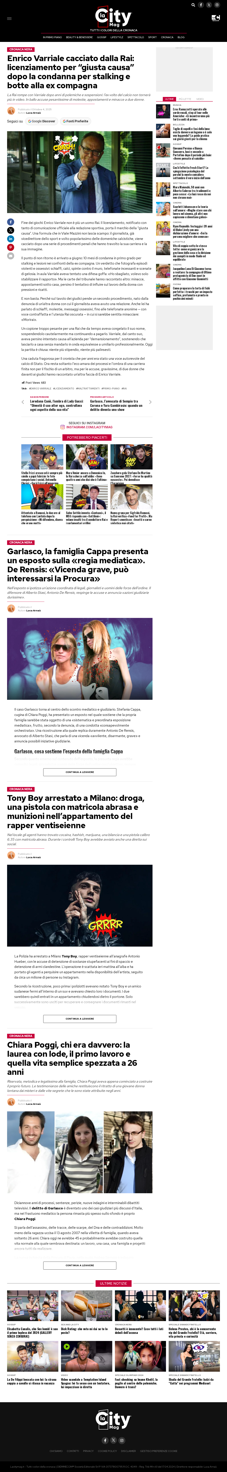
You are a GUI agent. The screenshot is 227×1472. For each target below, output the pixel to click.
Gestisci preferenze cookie (158, 1451)
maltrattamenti (88, 389)
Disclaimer (128, 1451)
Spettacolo (136, 37)
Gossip (101, 37)
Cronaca (167, 37)
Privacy (88, 1451)
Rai (125, 389)
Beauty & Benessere (79, 37)
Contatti (73, 1451)
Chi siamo (56, 1451)
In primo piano (52, 37)
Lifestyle (117, 37)
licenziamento (64, 389)
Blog (181, 37)
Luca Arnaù (33, 112)
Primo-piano (111, 389)
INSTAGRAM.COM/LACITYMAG (89, 427)
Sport (152, 37)
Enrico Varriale (40, 389)
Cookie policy (107, 1451)
